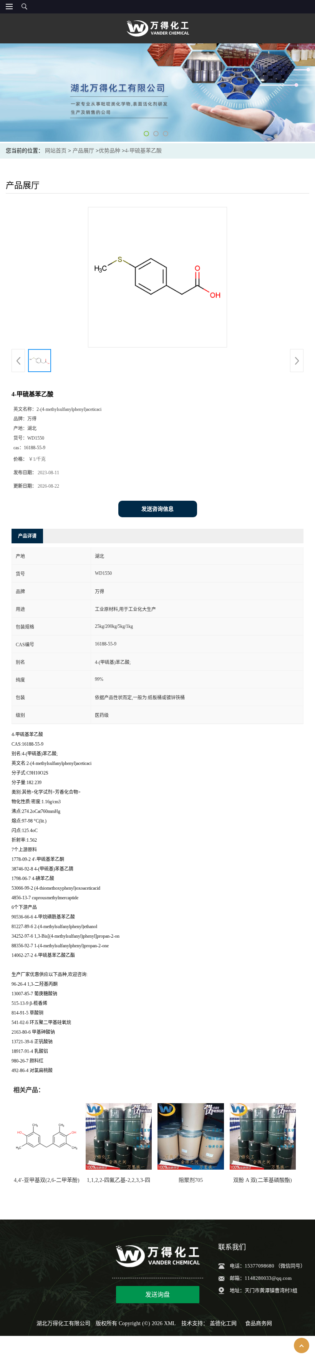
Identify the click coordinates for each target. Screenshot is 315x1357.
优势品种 (109, 151)
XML (170, 1323)
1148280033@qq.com (268, 1278)
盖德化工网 (223, 1323)
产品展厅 (83, 151)
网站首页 (55, 151)
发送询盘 (157, 1294)
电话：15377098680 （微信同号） (267, 1266)
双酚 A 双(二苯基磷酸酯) (262, 1180)
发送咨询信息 (157, 509)
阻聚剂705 (191, 1180)
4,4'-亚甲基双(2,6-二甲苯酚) (47, 1180)
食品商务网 (258, 1323)
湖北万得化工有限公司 (63, 1323)
